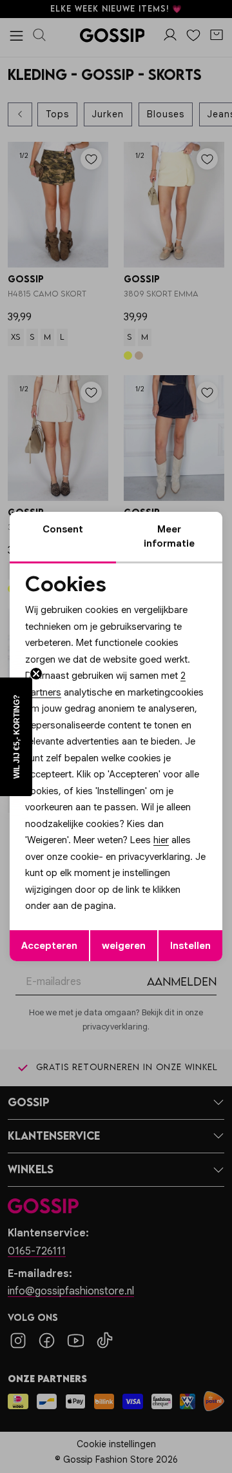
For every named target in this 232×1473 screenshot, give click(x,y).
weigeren (124, 945)
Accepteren (49, 945)
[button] (16, 737)
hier (161, 840)
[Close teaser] (36, 673)
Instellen (190, 945)
